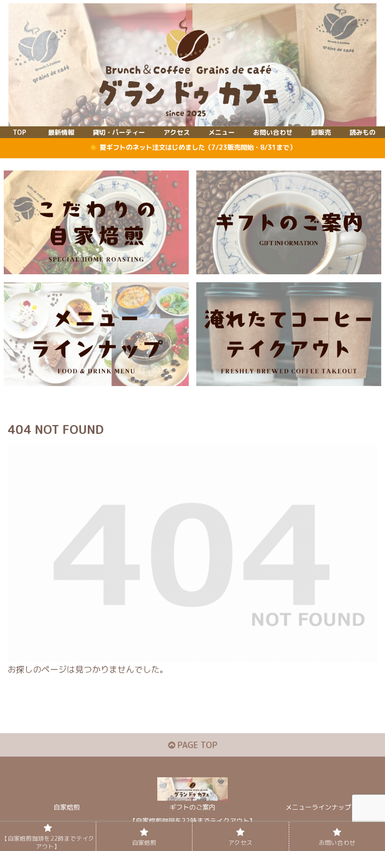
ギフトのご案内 (192, 807)
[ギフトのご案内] (288, 222)
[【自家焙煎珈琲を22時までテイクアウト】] (288, 334)
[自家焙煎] (96, 222)
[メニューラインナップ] (96, 334)
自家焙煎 (67, 807)
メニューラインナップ (318, 807)
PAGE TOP (196, 745)
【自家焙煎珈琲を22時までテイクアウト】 (192, 820)
